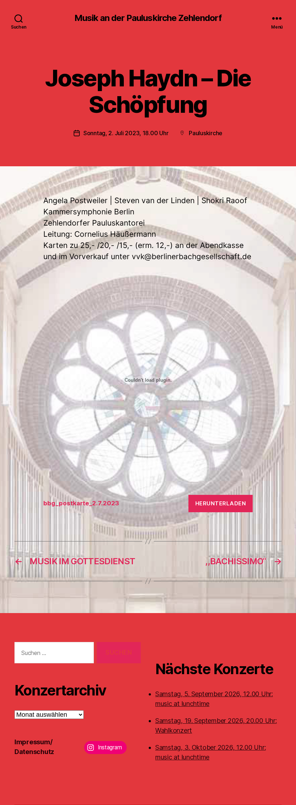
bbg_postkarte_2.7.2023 (81, 503)
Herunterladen (220, 503)
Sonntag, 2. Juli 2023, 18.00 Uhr (125, 133)
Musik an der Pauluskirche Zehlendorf (147, 18)
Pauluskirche (205, 133)
